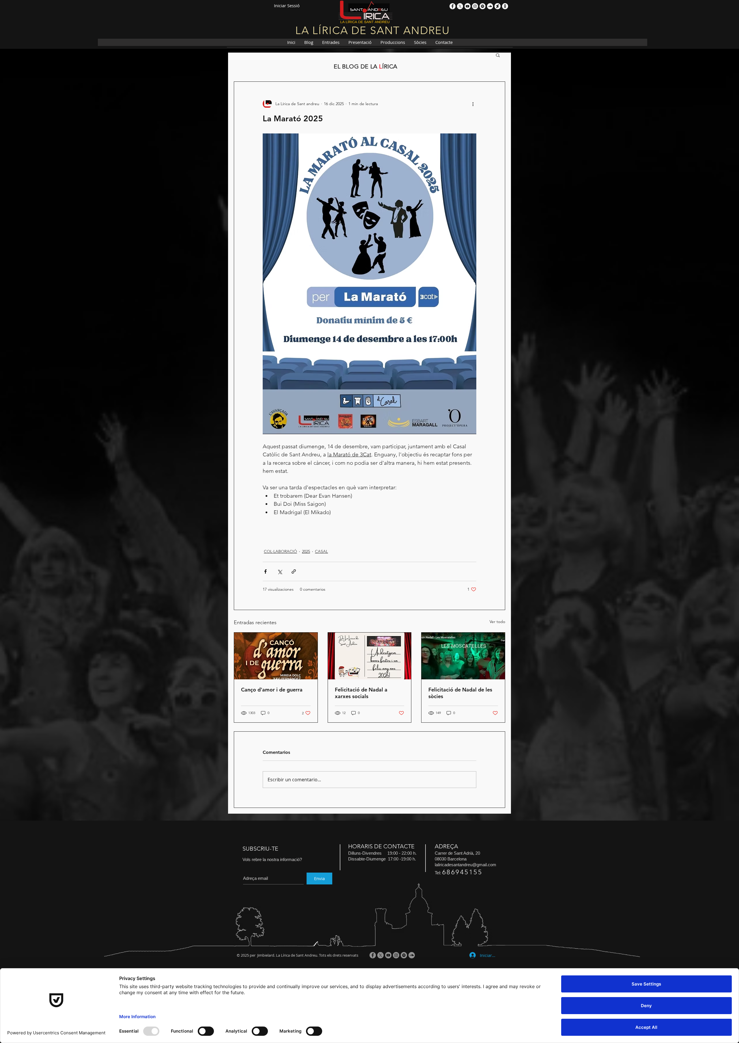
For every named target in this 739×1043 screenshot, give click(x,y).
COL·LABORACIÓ (280, 551)
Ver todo (497, 621)
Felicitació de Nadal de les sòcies (460, 693)
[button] (498, 55)
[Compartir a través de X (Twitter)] (279, 571)
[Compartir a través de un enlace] (293, 571)
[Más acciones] (472, 103)
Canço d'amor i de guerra (272, 689)
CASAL (321, 551)
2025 (306, 551)
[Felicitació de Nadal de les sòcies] (463, 656)
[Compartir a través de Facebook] (265, 571)
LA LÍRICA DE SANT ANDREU (372, 30)
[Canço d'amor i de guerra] (276, 656)
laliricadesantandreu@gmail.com (465, 864)
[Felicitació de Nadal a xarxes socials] (369, 656)
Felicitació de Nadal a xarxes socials (361, 693)
